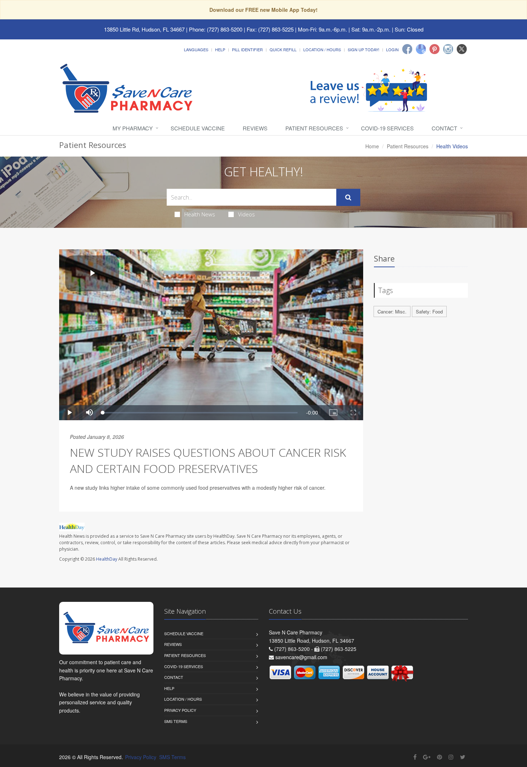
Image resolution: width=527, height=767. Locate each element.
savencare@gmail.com (301, 657)
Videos (246, 214)
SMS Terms (175, 721)
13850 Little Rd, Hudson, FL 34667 (144, 29)
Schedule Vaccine (198, 128)
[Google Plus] (427, 757)
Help (220, 49)
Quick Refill (283, 49)
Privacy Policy (180, 710)
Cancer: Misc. (392, 311)
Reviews (255, 128)
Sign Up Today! (363, 49)
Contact (444, 128)
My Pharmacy (133, 128)
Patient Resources (314, 128)
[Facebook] (407, 49)
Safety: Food (429, 311)
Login (392, 49)
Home (372, 146)
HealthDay (106, 559)
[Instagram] (448, 49)
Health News (199, 214)
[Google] (421, 49)
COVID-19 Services (387, 128)
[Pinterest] (434, 49)
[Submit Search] (348, 197)
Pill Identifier (247, 49)
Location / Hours (322, 49)
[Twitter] (462, 49)
